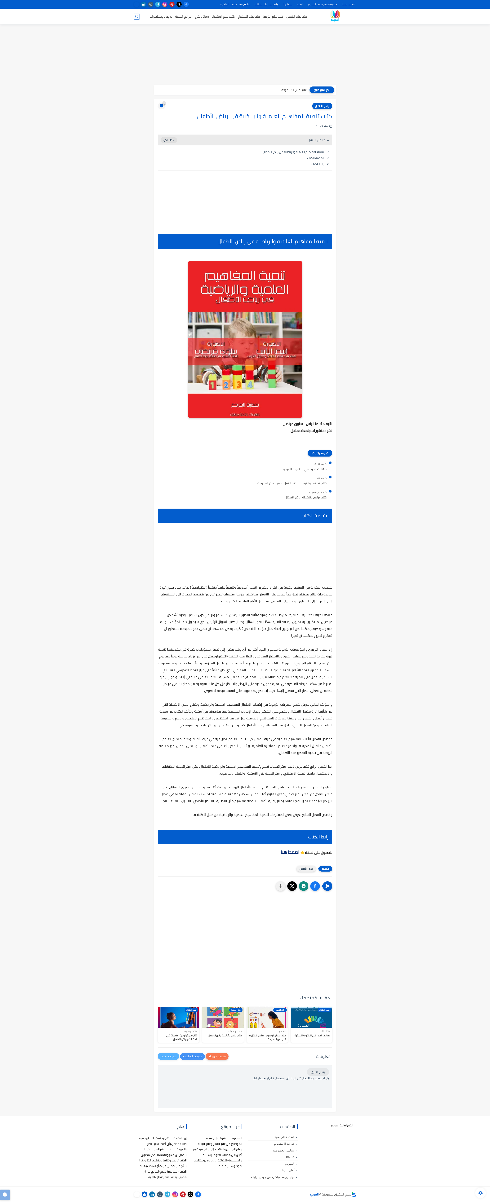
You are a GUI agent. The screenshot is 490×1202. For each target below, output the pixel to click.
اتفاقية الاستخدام (284, 1143)
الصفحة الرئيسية (285, 1137)
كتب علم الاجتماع (249, 16)
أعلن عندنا (288, 1170)
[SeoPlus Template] (353, 1194)
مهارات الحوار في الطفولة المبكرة (304, 469)
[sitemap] (144, 1194)
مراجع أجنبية (183, 16)
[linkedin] (143, 4)
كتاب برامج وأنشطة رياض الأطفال (306, 497)
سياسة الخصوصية (284, 1150)
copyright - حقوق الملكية (235, 4)
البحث (300, 4)
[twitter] (179, 4)
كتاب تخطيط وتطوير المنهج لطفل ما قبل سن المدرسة (292, 483)
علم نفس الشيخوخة (294, 90)
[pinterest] (172, 4)
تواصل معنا (348, 4)
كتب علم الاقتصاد (223, 16)
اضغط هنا (290, 852)
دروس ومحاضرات (161, 16)
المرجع (314, 1194)
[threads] (136, 4)
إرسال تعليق (318, 1072)
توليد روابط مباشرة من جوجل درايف (273, 1177)
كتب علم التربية (273, 16)
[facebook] (186, 4)
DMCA (290, 1157)
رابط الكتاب (317, 164)
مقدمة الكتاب (315, 158)
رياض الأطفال (322, 106)
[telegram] (157, 4)
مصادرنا (287, 4)
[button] (315, 886)
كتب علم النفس (296, 16)
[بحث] (137, 17)
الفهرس (290, 1163)
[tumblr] (150, 4)
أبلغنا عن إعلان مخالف (266, 4)
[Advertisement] (245, 55)
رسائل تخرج (201, 16)
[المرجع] (335, 16)
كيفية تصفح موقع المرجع (322, 4)
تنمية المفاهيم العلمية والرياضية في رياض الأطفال (293, 152)
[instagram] (164, 4)
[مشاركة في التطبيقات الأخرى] (280, 886)
